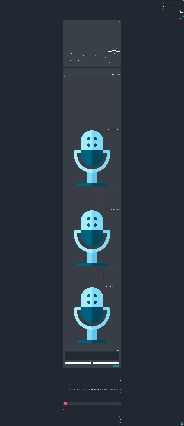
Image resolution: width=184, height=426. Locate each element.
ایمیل (90, 361)
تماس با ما (119, 394)
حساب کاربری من (118, 400)
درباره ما (119, 396)
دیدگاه (118, 350)
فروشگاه (180, 2)
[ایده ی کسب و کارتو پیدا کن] (101, 126)
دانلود (118, 50)
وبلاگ (166, 2)
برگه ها (177, 2)
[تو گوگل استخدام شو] (108, 44)
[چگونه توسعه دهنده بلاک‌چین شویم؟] (112, 283)
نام (118, 361)
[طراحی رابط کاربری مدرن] (110, 206)
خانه (183, 2)
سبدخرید (119, 398)
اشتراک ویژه (172, 2)
